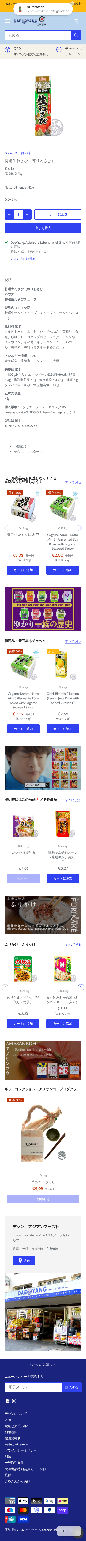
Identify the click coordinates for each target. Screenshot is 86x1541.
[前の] (5, 528)
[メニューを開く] (7, 21)
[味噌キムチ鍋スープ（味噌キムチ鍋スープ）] (63, 824)
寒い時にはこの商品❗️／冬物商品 (31, 800)
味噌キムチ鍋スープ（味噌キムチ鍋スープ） (62, 857)
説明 (8, 280)
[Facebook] (7, 1401)
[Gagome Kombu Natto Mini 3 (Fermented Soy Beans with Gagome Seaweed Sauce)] (62, 506)
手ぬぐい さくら (43, 1182)
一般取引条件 (14, 1463)
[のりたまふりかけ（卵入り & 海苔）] (23, 969)
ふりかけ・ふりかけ (20, 945)
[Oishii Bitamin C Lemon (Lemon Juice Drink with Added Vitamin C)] (63, 665)
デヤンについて (16, 1414)
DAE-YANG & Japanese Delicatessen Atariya (51, 1530)
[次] (81, 528)
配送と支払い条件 (17, 1426)
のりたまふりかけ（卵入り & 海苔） (23, 999)
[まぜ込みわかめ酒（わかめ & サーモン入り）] (62, 969)
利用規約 (11, 1432)
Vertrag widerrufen (17, 1444)
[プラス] (27, 214)
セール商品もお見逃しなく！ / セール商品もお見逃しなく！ (32, 480)
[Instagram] (14, 1401)
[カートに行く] (76, 21)
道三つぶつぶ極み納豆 (23, 535)
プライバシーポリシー (21, 1450)
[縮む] (9, 214)
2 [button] (43, 626)
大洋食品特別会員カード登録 (25, 1469)
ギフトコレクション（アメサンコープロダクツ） (42, 1089)
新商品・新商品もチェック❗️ (27, 641)
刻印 (8, 1457)
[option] (43, 106)
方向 (8, 1420)
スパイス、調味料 (17, 153)
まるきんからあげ (17, 1481)
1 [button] (38, 626)
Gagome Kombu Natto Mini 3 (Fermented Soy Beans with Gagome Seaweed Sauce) (62, 541)
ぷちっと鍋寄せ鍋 (23, 852)
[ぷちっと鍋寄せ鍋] (23, 824)
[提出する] (76, 35)
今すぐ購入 (43, 228)
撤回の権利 (13, 1438)
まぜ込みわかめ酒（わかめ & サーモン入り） (63, 999)
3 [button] (47, 626)
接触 (8, 1475)
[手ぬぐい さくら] (43, 1134)
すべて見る (73, 482)
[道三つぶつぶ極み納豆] (23, 506)
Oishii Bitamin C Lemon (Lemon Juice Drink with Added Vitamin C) (63, 698)
